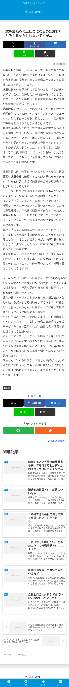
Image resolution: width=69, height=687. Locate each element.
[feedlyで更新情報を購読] (18, 430)
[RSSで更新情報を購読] (50, 430)
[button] (45, 53)
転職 (8, 388)
